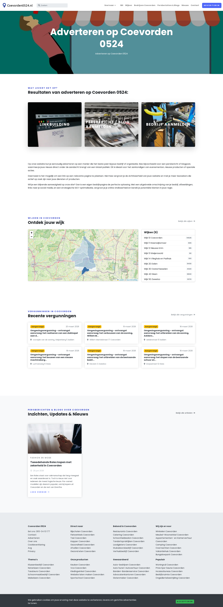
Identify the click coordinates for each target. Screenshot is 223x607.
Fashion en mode (40, 457)
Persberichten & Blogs (168, 5)
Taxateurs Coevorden (39, 571)
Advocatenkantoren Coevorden (129, 574)
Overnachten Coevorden (168, 547)
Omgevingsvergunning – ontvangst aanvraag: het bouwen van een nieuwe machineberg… (51, 357)
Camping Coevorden (166, 544)
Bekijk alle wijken (185, 221)
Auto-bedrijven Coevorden (126, 564)
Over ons (32, 541)
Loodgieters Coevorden (125, 544)
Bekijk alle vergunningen (182, 314)
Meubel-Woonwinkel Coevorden (172, 534)
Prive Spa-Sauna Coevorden (170, 567)
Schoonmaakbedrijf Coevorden (44, 574)
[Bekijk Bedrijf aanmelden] (168, 124)
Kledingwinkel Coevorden (83, 571)
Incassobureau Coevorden (169, 571)
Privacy (31, 551)
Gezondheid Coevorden (82, 544)
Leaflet (121, 280)
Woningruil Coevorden (167, 564)
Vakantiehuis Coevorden (168, 551)
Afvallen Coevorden (80, 547)
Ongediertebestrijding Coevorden (173, 577)
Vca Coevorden (78, 567)
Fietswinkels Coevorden (82, 534)
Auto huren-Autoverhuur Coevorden (131, 567)
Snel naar (109, 5)
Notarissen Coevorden (39, 567)
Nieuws (185, 5)
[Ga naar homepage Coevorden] (17, 5)
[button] (31, 233)
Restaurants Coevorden (125, 531)
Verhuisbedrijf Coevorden (126, 551)
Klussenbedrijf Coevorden (41, 564)
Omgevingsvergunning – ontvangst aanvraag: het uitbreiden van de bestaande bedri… (111, 357)
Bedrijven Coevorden (144, 5)
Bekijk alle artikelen (184, 413)
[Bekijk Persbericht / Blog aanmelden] (111, 124)
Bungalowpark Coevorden (169, 554)
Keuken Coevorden (80, 564)
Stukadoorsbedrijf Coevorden (128, 547)
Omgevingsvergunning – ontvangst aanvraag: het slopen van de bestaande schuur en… (166, 357)
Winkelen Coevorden (166, 531)
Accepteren (185, 601)
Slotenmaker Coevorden (125, 577)
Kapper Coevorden (80, 541)
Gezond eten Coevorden (82, 551)
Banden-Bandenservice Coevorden (131, 571)
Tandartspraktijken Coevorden (128, 541)
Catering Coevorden (123, 534)
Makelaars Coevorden (39, 577)
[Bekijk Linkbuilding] (55, 124)
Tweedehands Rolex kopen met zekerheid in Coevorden (50, 463)
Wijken (128, 5)
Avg (30, 547)
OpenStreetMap (132, 280)
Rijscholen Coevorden (81, 531)
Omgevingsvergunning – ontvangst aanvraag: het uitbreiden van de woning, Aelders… (166, 333)
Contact (195, 5)
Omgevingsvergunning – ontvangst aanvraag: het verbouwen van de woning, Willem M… (110, 333)
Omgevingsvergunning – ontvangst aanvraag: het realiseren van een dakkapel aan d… (54, 333)
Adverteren (212, 5)
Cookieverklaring (36, 544)
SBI (121, 5)
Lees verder (38, 492)
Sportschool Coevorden (82, 577)
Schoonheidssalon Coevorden (128, 537)
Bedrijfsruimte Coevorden (169, 574)
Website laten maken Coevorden (87, 574)
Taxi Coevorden (78, 537)
